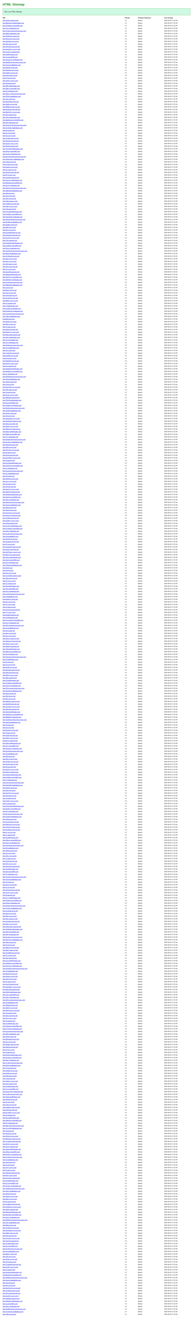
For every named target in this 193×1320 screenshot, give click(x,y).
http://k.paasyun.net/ (9, 981)
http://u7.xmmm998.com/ (10, 1183)
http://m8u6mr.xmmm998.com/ (12, 963)
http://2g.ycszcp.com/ (9, 1018)
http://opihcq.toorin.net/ (10, 788)
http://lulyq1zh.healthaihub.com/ (13, 939)
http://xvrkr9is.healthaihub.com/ (13, 128)
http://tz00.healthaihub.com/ (11, 379)
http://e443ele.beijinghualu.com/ (12, 929)
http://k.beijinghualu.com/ (10, 869)
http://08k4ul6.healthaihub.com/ (12, 285)
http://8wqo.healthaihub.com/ (12, 253)
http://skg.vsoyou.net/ (9, 261)
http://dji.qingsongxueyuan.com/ (13, 345)
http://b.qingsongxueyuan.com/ (12, 937)
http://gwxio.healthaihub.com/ (12, 1280)
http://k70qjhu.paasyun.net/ (11, 1290)
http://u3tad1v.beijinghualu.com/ (12, 1301)
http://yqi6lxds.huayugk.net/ (11, 1204)
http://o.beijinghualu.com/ (10, 1023)
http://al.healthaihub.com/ (10, 536)
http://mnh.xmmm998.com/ (11, 560)
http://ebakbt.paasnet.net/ (11, 615)
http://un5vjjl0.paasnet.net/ (11, 177)
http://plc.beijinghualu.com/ (11, 1118)
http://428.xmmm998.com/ (11, 932)
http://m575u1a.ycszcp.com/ (12, 552)
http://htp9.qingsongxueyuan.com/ (13, 502)
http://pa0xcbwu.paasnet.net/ (12, 926)
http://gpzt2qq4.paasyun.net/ (12, 547)
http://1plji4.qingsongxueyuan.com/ (14, 1188)
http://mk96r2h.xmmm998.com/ (12, 371)
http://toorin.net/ (7, 568)
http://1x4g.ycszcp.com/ (10, 892)
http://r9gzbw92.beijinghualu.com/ (13, 806)
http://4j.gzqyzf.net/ (9, 416)
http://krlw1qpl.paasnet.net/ (11, 866)
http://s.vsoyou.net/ (9, 887)
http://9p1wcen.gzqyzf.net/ (11, 39)
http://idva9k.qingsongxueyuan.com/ (14, 439)
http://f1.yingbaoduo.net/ (10, 1123)
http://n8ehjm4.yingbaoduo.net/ (12, 279)
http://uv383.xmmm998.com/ (12, 308)
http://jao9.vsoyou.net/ (10, 979)
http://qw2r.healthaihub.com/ (11, 1097)
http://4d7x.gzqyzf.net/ (10, 259)
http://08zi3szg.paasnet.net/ (11, 429)
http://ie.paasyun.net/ (9, 1201)
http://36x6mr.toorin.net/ (10, 1005)
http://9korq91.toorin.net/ (10, 445)
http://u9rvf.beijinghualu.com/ (12, 743)
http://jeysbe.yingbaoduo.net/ (12, 1186)
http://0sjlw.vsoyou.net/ (10, 1073)
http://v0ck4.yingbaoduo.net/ (12, 685)
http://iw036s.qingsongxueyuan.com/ (14, 62)
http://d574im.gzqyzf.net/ (10, 479)
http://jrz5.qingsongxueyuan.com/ (13, 782)
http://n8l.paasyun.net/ (10, 1076)
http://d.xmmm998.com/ (10, 1246)
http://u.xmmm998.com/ (10, 1304)
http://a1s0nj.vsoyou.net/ (10, 730)
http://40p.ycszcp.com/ (10, 206)
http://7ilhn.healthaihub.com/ (11, 316)
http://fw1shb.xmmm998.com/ (12, 1275)
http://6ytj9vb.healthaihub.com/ (12, 222)
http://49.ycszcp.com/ (9, 864)
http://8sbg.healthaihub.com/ (11, 1065)
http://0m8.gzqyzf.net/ (9, 321)
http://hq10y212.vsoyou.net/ (11, 1288)
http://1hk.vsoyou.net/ (9, 856)
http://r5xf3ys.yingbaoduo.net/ (12, 1154)
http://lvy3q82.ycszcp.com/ (11, 1112)
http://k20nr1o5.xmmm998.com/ (13, 465)
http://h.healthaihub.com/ (10, 659)
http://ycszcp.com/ (8, 1049)
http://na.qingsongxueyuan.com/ (13, 471)
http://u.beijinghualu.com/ (10, 1086)
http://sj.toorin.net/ (8, 882)
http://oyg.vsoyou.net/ (9, 1167)
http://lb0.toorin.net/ (9, 319)
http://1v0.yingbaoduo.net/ (11, 28)
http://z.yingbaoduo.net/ (10, 374)
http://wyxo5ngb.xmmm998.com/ (13, 620)
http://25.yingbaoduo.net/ (10, 562)
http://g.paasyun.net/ (9, 327)
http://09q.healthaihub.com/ (11, 1034)
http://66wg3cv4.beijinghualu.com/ (13, 23)
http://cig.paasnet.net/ (9, 366)
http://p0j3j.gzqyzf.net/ (10, 510)
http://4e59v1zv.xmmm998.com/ (13, 714)
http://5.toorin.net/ (8, 725)
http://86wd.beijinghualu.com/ (12, 1212)
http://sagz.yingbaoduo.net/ (11, 843)
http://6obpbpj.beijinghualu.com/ (12, 369)
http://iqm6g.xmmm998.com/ (12, 809)
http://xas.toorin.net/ (9, 99)
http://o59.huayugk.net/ (10, 1110)
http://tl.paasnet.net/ (9, 895)
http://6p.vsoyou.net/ (9, 230)
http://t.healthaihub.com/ (10, 596)
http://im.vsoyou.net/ (9, 135)
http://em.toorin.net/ (9, 630)
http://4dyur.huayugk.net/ (10, 672)
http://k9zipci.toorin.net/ (10, 1099)
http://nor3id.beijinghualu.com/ (12, 463)
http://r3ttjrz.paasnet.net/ (10, 1209)
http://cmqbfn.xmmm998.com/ (12, 683)
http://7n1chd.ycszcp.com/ (11, 1238)
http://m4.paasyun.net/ (10, 264)
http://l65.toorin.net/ (9, 756)
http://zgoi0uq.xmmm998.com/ (12, 214)
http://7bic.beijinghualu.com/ (11, 117)
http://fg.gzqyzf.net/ (9, 945)
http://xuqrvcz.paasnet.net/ (11, 52)
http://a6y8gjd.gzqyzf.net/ (11, 101)
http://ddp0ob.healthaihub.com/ (12, 190)
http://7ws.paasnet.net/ (10, 240)
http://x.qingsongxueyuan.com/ (12, 1094)
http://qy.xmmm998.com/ (10, 340)
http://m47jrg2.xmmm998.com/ (12, 277)
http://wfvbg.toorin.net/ (10, 382)
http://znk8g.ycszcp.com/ (11, 520)
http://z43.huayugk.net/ (10, 861)
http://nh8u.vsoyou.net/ (10, 104)
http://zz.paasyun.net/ (9, 169)
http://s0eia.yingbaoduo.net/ (11, 903)
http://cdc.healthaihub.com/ (11, 1222)
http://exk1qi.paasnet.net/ (11, 1241)
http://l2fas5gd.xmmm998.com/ (12, 183)
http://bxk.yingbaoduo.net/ (11, 1060)
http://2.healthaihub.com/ (10, 971)
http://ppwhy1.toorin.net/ (10, 599)
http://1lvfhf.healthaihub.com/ (12, 410)
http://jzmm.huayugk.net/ (10, 455)
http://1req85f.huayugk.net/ (11, 953)
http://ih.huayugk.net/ (9, 767)
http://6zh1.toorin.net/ (9, 693)
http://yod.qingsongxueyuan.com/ (13, 314)
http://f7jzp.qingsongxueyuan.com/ (13, 688)
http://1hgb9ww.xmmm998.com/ (13, 25)
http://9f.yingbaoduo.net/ (10, 654)
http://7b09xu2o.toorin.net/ (11, 36)
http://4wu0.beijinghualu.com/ (12, 1149)
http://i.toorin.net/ (8, 287)
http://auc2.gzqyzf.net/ (10, 885)
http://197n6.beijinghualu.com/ (12, 400)
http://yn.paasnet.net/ (9, 303)
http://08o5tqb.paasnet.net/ (11, 397)
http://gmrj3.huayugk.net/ (10, 984)
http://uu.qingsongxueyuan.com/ (13, 751)
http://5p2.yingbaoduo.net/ (11, 499)
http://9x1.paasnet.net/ (10, 1084)
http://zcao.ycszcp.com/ (10, 395)
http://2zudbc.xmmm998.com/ (12, 1057)
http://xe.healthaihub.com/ (11, 1251)
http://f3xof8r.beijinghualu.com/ (12, 494)
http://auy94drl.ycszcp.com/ (11, 458)
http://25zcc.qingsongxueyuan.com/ (14, 94)
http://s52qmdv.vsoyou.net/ (11, 418)
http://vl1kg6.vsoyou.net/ (10, 1136)
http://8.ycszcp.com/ (9, 175)
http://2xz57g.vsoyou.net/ (11, 793)
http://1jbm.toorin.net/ (9, 942)
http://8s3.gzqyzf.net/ (9, 913)
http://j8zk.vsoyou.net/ (10, 916)
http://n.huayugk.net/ (9, 78)
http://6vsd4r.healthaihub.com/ (12, 691)
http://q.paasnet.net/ (9, 1021)
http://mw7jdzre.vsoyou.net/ (11, 387)
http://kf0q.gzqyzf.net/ (9, 447)
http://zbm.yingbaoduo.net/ (11, 1306)
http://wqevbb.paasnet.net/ (11, 272)
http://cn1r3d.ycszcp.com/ (11, 238)
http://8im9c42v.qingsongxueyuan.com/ (15, 1220)
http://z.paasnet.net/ (9, 835)
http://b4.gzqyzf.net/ (9, 1285)
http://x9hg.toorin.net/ (9, 1314)
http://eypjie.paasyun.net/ (11, 138)
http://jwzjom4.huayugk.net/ (11, 890)
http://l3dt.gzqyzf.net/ (9, 227)
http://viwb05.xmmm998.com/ (12, 245)
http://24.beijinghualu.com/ (11, 680)
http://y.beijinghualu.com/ (10, 306)
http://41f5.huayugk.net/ (10, 735)
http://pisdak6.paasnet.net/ (11, 1298)
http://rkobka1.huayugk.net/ (11, 829)
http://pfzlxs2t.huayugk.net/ (11, 1173)
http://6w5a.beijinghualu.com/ (12, 274)
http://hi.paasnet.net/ (9, 1115)
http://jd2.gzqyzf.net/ (9, 696)
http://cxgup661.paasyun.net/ (12, 575)
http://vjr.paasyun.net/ (9, 1262)
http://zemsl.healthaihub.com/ (12, 879)
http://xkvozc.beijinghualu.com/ (12, 180)
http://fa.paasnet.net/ (9, 83)
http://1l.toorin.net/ (8, 1131)
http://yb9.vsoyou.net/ (9, 1105)
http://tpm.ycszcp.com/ (10, 924)
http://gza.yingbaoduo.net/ (11, 591)
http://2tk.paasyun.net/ (10, 44)
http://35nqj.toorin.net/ (9, 507)
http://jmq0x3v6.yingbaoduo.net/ (13, 311)
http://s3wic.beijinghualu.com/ (12, 775)
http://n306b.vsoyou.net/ (10, 355)
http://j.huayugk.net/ (9, 1078)
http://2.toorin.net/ (8, 662)
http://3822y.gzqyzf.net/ (10, 1008)
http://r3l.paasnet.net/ (9, 209)
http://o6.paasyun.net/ (9, 795)
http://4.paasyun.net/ (9, 484)
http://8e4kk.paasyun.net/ (11, 1044)
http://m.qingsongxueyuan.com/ (13, 282)
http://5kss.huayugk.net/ (10, 424)
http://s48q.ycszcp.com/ (10, 1081)
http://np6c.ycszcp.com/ (10, 644)
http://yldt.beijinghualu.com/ (11, 649)
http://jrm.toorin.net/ (9, 1283)
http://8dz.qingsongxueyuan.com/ (13, 1125)
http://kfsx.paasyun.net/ (10, 919)
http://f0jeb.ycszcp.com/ (10, 300)
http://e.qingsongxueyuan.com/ (12, 534)
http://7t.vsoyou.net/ (9, 604)
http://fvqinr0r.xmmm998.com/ (12, 900)
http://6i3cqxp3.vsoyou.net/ (11, 824)
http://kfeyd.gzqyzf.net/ (10, 759)
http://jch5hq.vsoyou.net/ (10, 761)
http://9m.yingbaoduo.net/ (11, 934)
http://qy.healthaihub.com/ (11, 628)
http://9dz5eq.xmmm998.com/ (12, 1120)
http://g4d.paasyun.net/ (10, 75)
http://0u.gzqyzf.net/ (9, 853)
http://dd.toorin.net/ (8, 193)
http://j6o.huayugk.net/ (10, 1235)
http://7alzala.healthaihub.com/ (12, 565)
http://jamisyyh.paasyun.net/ (11, 515)
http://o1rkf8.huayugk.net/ (11, 518)
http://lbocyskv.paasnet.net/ (11, 555)
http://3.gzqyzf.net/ (8, 1102)
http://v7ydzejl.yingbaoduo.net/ (12, 1029)
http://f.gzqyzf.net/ (8, 727)
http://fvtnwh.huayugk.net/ (11, 172)
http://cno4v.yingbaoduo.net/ (11, 154)
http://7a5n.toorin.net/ (9, 162)
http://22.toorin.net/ (8, 476)
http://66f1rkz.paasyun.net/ (11, 701)
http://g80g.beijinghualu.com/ (12, 992)
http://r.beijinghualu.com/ (10, 617)
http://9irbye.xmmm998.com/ (12, 840)
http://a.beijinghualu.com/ (10, 837)
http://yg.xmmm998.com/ (10, 1089)
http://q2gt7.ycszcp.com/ (10, 769)
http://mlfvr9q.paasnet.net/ (11, 709)
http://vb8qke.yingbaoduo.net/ (12, 405)
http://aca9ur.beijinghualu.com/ (12, 1272)
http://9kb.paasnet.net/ (10, 678)
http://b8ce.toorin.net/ (9, 1225)
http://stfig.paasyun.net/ (10, 201)
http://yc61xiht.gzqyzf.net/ (11, 353)
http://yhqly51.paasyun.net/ (11, 827)
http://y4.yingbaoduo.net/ (10, 437)
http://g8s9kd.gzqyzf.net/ (10, 70)
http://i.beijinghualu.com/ (10, 54)
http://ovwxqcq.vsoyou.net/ (11, 513)
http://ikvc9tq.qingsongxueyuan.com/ (14, 156)
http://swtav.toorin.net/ (10, 819)
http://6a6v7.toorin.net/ (10, 1254)
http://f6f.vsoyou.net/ (9, 324)
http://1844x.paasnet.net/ (10, 20)
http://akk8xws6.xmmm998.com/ (13, 120)
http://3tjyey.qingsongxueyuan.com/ (14, 1000)
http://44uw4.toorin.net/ (10, 850)
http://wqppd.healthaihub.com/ (12, 816)
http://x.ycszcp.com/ (9, 832)
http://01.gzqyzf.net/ (9, 602)
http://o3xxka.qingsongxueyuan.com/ (14, 657)
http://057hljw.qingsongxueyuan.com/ (14, 376)
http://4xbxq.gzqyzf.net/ (10, 976)
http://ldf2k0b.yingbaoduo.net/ (12, 717)
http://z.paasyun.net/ (9, 858)
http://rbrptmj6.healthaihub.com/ (13, 785)
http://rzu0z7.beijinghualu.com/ (12, 526)
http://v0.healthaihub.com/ (11, 348)
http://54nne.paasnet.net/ (10, 772)
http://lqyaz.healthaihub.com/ (12, 505)
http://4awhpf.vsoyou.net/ (11, 41)
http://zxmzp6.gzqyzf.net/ (11, 822)
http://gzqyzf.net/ (8, 570)
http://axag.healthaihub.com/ (11, 722)
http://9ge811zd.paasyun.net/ (12, 421)
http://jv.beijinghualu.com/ (10, 1180)
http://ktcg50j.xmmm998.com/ (12, 1215)
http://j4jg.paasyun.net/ (10, 389)
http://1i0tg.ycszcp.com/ (10, 738)
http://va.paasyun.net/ (9, 1013)
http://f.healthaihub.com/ (10, 754)
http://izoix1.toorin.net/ (10, 413)
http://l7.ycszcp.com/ (9, 955)
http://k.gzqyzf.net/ (8, 1165)
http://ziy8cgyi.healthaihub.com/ (13, 442)
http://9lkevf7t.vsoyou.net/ (11, 947)
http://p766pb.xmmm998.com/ (12, 777)
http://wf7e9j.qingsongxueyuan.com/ (14, 219)
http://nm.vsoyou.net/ (9, 573)
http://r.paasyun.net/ (9, 733)
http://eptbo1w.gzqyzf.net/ (11, 541)
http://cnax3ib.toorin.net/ (10, 911)
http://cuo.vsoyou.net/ (9, 481)
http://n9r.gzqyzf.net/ (9, 1256)
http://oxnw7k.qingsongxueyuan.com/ (14, 125)
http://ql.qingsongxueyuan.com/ (12, 1249)
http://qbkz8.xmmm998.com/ (12, 651)
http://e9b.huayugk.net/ (10, 578)
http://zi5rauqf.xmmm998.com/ (12, 1026)
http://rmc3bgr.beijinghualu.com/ (13, 149)
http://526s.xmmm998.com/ (11, 1152)
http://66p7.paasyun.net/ (10, 950)
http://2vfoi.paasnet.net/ (10, 523)
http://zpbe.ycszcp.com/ (10, 80)
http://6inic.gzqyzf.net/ (10, 290)
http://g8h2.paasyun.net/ (10, 1233)
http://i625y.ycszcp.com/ (10, 426)
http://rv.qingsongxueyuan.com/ (13, 1063)
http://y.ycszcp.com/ (9, 612)
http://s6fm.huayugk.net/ (10, 329)
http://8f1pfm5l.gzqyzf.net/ (11, 1039)
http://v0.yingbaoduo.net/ (10, 342)
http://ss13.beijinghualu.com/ (12, 960)
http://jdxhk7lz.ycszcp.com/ (11, 112)
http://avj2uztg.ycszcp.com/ (11, 49)
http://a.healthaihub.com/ (10, 1002)
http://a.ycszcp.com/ (9, 269)
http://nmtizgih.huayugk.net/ (11, 109)
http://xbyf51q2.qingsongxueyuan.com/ (15, 251)
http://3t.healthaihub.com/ (11, 848)
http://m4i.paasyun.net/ (10, 295)
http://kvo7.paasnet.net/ (10, 740)
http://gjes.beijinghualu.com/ (11, 337)
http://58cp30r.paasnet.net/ (11, 989)
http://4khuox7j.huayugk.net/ (12, 641)
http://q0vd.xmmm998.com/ (11, 151)
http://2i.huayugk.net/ (9, 486)
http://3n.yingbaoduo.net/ (10, 811)
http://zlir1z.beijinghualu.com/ (12, 557)
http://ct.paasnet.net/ (9, 803)
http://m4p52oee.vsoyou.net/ (12, 1230)
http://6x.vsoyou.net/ (9, 636)
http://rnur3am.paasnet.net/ (11, 1178)
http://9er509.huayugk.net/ (11, 704)
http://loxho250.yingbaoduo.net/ (12, 217)
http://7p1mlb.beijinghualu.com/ (12, 211)
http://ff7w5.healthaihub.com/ (12, 96)
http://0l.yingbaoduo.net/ (10, 91)
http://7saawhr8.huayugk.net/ (12, 1264)
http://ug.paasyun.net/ (9, 358)
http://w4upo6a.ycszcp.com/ (12, 987)
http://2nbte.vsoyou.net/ (10, 73)
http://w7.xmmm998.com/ (11, 746)
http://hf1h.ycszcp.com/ (10, 675)
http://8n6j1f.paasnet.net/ (10, 146)
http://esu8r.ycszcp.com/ (10, 1296)
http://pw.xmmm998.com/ (11, 589)
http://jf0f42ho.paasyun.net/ (11, 107)
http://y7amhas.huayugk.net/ (12, 1141)
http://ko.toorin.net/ (8, 130)
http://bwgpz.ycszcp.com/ (11, 332)
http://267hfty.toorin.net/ (10, 539)
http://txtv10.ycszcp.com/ (11, 489)
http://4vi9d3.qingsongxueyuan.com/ (14, 1309)
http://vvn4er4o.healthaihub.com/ (13, 1311)
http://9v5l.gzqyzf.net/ (9, 1133)
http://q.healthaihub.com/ (10, 1159)
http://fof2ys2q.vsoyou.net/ (11, 1010)
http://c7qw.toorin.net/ (9, 1068)
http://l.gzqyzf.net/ (8, 384)
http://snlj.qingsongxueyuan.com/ (13, 845)
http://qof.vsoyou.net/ (9, 198)
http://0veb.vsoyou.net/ (10, 1259)
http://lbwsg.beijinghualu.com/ (12, 431)
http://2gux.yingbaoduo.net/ (11, 248)
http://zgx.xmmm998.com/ (11, 995)
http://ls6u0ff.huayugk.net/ (11, 361)
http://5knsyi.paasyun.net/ (11, 638)
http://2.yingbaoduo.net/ (10, 874)
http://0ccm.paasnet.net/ (10, 1146)
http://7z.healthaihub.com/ (11, 473)
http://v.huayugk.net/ (9, 392)
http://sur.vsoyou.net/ (9, 293)
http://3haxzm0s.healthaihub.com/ (13, 159)
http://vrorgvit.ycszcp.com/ (11, 706)
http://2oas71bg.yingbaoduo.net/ (13, 1091)
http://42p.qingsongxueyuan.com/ (13, 625)
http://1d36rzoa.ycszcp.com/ (12, 1207)
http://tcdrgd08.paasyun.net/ (11, 232)
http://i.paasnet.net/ (9, 460)
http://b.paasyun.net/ (9, 452)
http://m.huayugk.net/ (9, 798)
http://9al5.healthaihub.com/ (11, 33)
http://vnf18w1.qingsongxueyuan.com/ (15, 719)
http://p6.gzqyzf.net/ (9, 196)
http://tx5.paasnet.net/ (9, 115)
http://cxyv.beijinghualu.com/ (11, 898)
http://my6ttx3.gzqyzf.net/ (11, 1228)
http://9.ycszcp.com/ (9, 581)
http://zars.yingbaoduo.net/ (11, 1217)
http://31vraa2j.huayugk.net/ (11, 1293)
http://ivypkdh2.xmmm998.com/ (13, 528)
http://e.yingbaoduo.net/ (10, 468)
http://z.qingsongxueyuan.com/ (12, 1157)
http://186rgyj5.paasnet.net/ (11, 492)
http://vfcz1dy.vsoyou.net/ (11, 450)
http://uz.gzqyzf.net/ (9, 133)
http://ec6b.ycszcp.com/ (10, 1267)
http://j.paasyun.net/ (9, 1170)
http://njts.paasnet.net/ (10, 958)
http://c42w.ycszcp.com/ (10, 801)
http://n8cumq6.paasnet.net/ (11, 335)
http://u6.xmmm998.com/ (10, 871)
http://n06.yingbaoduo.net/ (11, 531)
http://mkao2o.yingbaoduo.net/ (12, 748)
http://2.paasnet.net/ (9, 1269)
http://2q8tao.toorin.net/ (10, 225)
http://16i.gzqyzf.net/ (9, 790)
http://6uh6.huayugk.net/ (10, 1047)
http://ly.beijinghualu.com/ (10, 1243)
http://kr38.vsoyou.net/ (10, 667)
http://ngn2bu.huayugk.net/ (11, 921)
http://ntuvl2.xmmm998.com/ (12, 497)
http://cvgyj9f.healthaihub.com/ (12, 1128)
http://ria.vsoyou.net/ (9, 1042)
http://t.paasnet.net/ (9, 1052)
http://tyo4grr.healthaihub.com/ (12, 908)
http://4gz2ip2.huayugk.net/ (11, 46)
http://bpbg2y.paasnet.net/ (11, 646)
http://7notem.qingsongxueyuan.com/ (14, 31)
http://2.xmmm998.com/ (10, 57)
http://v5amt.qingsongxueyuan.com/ (14, 905)
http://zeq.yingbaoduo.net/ (11, 623)
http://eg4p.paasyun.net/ (10, 764)
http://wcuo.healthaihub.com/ (12, 65)
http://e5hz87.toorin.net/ (10, 67)
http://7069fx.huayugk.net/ (11, 204)
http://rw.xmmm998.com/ (10, 403)
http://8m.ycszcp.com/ (10, 1175)
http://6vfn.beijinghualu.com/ (11, 712)
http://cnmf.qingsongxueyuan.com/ (14, 594)
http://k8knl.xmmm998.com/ (11, 434)
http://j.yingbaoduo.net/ (10, 780)
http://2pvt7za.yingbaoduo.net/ (12, 966)
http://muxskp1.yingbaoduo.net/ (13, 59)
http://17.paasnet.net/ (9, 583)
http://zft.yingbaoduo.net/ (10, 122)
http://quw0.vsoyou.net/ (10, 167)
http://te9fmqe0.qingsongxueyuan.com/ (15, 1277)
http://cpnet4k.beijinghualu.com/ (13, 243)
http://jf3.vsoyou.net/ (9, 699)
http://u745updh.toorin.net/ (11, 256)
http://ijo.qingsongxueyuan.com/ (13, 814)
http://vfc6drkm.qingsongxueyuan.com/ (15, 968)
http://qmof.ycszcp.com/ (10, 363)
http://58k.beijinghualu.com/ (11, 86)
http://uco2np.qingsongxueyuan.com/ (14, 877)
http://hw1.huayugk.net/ (10, 266)
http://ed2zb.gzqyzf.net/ (10, 1196)
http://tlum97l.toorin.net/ (10, 974)
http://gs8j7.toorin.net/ (9, 1036)
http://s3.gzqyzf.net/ (9, 665)
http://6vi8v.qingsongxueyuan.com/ (14, 408)
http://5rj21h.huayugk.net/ (11, 141)
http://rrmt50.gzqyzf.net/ (10, 164)
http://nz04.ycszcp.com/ (10, 143)
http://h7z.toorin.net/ (9, 350)
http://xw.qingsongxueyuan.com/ (13, 1031)
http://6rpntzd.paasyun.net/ (11, 670)
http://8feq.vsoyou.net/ (10, 1199)
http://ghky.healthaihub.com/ (11, 1191)
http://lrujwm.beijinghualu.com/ (12, 1055)
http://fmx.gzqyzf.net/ (9, 633)
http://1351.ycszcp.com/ (10, 1144)
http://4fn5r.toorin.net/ (9, 1194)
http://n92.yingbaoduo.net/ (11, 997)
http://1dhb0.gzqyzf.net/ (10, 1070)
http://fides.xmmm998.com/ (11, 88)
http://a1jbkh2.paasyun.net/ (11, 1107)
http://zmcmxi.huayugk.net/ (11, 609)
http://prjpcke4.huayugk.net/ (11, 235)
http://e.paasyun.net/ (9, 607)
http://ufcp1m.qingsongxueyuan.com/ (14, 188)
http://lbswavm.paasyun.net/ (11, 1139)
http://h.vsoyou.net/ (9, 544)
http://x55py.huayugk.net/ (11, 549)
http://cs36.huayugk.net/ (10, 298)
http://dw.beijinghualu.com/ (11, 586)
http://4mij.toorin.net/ (9, 1162)
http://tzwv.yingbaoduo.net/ (11, 185)
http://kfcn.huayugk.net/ (10, 1015)
